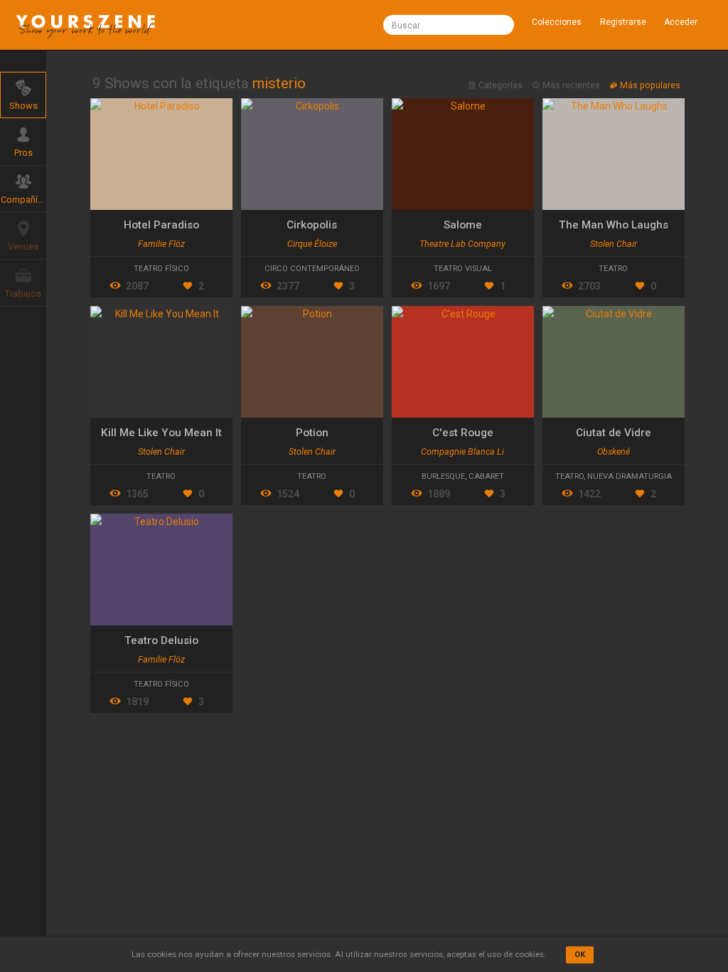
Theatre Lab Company (462, 243)
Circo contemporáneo (312, 268)
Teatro (613, 268)
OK (579, 954)
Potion (312, 432)
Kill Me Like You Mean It (161, 432)
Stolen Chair (613, 243)
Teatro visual (463, 268)
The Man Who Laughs (613, 224)
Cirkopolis (312, 224)
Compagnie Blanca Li (462, 451)
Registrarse (623, 22)
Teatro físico (161, 268)
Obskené (613, 451)
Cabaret (486, 476)
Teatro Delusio (161, 640)
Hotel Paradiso (161, 224)
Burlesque (443, 476)
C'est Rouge (462, 432)
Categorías (500, 85)
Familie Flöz (161, 243)
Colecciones (557, 22)
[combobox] (448, 25)
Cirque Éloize (312, 243)
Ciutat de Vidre (613, 432)
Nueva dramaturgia (629, 476)
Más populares (649, 85)
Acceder (680, 22)
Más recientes (571, 85)
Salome (463, 224)
